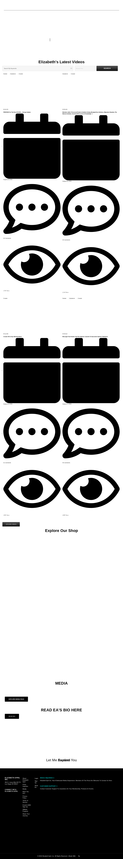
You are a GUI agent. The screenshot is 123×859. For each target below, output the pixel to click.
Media (24, 789)
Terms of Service (25, 801)
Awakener (13, 74)
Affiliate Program (25, 810)
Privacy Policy (25, 797)
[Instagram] (61, 744)
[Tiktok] (61, 751)
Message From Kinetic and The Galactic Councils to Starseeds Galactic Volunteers (85, 336)
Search (107, 68)
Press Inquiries (25, 785)
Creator (21, 74)
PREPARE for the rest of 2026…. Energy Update (17, 112)
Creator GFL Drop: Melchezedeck (12, 336)
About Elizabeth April (25, 780)
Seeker (5, 74)
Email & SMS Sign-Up (27, 806)
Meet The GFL (26, 792)
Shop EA (36, 786)
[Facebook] (61, 737)
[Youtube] (61, 729)
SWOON (83, 856)
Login (36, 778)
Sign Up (36, 781)
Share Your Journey (26, 814)
